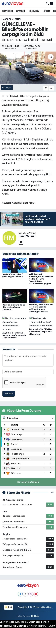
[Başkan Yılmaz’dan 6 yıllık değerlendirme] (14, 265)
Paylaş (8, 88)
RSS (10, 607)
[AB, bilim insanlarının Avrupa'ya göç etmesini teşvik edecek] (14, 324)
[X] (25, 594)
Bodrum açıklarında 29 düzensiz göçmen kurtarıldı (13, 307)
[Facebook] (20, 594)
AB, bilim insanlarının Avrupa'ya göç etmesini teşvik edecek (14, 335)
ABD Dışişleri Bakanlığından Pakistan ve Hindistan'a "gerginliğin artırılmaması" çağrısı (41, 279)
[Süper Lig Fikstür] (52, 493)
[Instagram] (30, 594)
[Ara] (47, 4)
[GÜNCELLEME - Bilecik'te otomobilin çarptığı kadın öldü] (28, 68)
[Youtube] (35, 594)
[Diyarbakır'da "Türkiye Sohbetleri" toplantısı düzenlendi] (41, 322)
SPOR (47, 11)
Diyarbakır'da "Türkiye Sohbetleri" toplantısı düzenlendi (40, 331)
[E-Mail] (21, 242)
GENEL (18, 19)
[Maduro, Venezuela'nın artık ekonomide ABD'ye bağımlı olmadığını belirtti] (41, 296)
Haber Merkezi (27, 236)
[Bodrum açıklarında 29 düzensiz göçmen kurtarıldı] (14, 296)
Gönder (8, 393)
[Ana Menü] (51, 4)
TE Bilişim (35, 616)
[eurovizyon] (12, 4)
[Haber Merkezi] (9, 238)
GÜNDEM (7, 11)
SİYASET (20, 11)
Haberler (6, 19)
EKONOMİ (34, 11)
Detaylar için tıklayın (28, 482)
